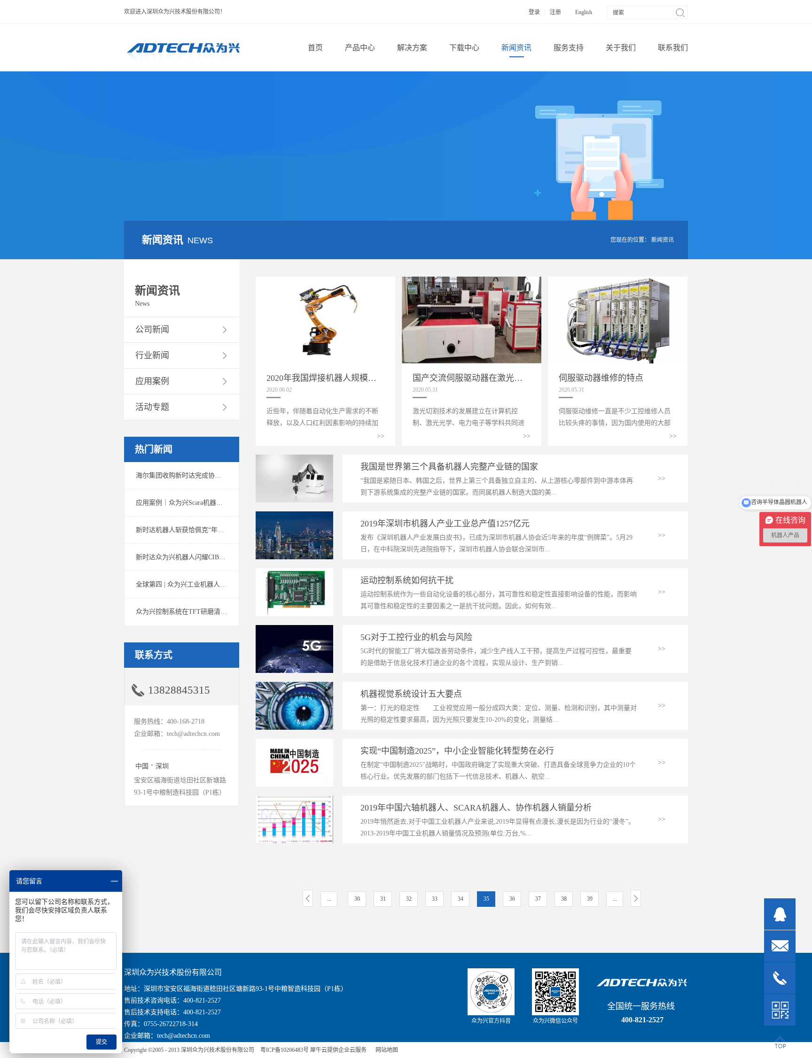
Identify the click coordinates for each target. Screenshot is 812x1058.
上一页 (307, 898)
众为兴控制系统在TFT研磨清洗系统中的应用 (201, 611)
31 (383, 899)
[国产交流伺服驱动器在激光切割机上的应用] (471, 281)
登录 (534, 12)
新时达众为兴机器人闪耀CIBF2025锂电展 (196, 557)
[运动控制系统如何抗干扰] (294, 572)
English (583, 12)
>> (380, 436)
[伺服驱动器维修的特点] (617, 281)
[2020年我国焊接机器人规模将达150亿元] (325, 281)
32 (409, 899)
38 (564, 899)
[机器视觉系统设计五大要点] (294, 686)
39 (590, 899)
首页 (315, 48)
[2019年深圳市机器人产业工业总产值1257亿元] (294, 515)
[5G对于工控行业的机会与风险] (294, 629)
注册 (555, 12)
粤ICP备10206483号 (284, 1050)
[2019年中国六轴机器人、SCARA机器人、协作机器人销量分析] (294, 799)
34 (460, 899)
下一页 (635, 898)
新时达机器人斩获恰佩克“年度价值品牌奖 (196, 529)
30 (357, 899)
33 (434, 899)
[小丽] (780, 914)
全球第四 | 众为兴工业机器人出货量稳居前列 (201, 584)
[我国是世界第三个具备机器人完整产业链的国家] (294, 459)
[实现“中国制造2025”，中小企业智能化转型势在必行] (294, 743)
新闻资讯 (662, 240)
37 (538, 899)
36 (512, 899)
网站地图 (385, 1050)
